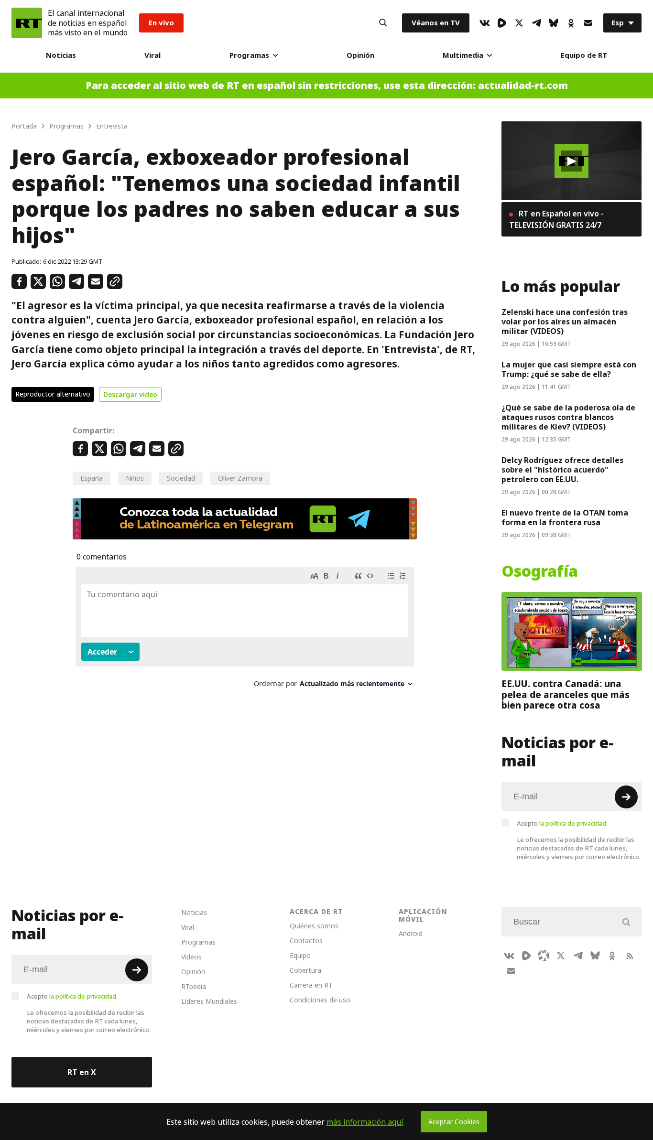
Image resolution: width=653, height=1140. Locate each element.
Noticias (61, 55)
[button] (571, 161)
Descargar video (130, 394)
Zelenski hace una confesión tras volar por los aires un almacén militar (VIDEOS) (564, 321)
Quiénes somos (314, 926)
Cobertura (305, 970)
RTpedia (193, 986)
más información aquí (364, 1122)
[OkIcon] (570, 23)
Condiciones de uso (320, 1000)
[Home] (26, 23)
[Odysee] (543, 955)
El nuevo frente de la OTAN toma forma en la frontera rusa (564, 517)
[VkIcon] (484, 23)
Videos (191, 957)
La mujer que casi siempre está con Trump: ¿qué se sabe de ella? (568, 369)
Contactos (306, 941)
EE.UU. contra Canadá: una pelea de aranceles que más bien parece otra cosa (565, 694)
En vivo (161, 22)
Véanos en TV (436, 22)
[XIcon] (519, 23)
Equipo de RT (584, 55)
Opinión (360, 55)
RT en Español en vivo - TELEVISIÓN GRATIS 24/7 (556, 219)
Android (411, 933)
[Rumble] (502, 23)
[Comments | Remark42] (245, 630)
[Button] (382, 22)
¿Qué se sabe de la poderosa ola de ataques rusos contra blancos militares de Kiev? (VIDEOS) (568, 417)
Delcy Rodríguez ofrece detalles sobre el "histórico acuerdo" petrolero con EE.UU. (562, 469)
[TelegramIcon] (536, 23)
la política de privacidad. (573, 823)
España (91, 478)
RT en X (81, 1072)
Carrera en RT (311, 985)
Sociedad (181, 478)
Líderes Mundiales (209, 1001)
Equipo (300, 955)
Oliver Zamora (240, 478)
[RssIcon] (629, 955)
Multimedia (463, 55)
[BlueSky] (553, 23)
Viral (152, 55)
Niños (135, 478)
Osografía (539, 571)
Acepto (562, 823)
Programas (249, 55)
